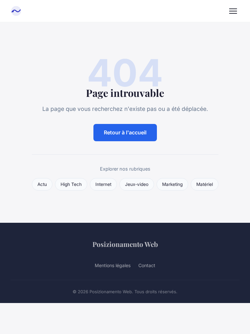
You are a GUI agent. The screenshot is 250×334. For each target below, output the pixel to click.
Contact (146, 265)
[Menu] (233, 11)
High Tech (71, 184)
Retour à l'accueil (125, 132)
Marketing (172, 184)
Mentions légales (113, 265)
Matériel (204, 184)
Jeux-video (136, 184)
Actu (42, 184)
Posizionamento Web (125, 244)
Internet (103, 184)
